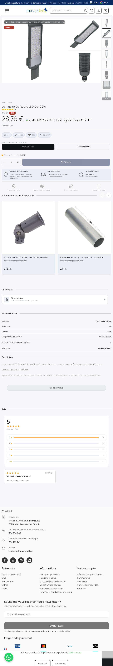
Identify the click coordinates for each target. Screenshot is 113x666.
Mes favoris (83, 581)
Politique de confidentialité (52, 581)
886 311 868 (62, 3)
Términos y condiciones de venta (55, 592)
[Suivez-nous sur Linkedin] (29, 560)
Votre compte (86, 568)
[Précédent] (102, 195)
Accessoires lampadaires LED (15, 260)
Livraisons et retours (49, 574)
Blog (4, 577)
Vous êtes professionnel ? (51, 588)
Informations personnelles (90, 574)
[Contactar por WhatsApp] (8, 657)
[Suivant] (108, 195)
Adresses (81, 588)
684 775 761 (14, 542)
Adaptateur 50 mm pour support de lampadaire (81, 257)
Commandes (83, 577)
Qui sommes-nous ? (11, 574)
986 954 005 (51, 3)
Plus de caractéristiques (16, 343)
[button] (85, 10)
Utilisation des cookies (50, 584)
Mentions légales (47, 577)
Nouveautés (8, 581)
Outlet (5, 588)
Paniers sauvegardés (87, 584)
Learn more (75, 652)
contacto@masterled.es (20, 551)
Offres (5, 584)
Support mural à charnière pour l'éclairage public (26, 257)
